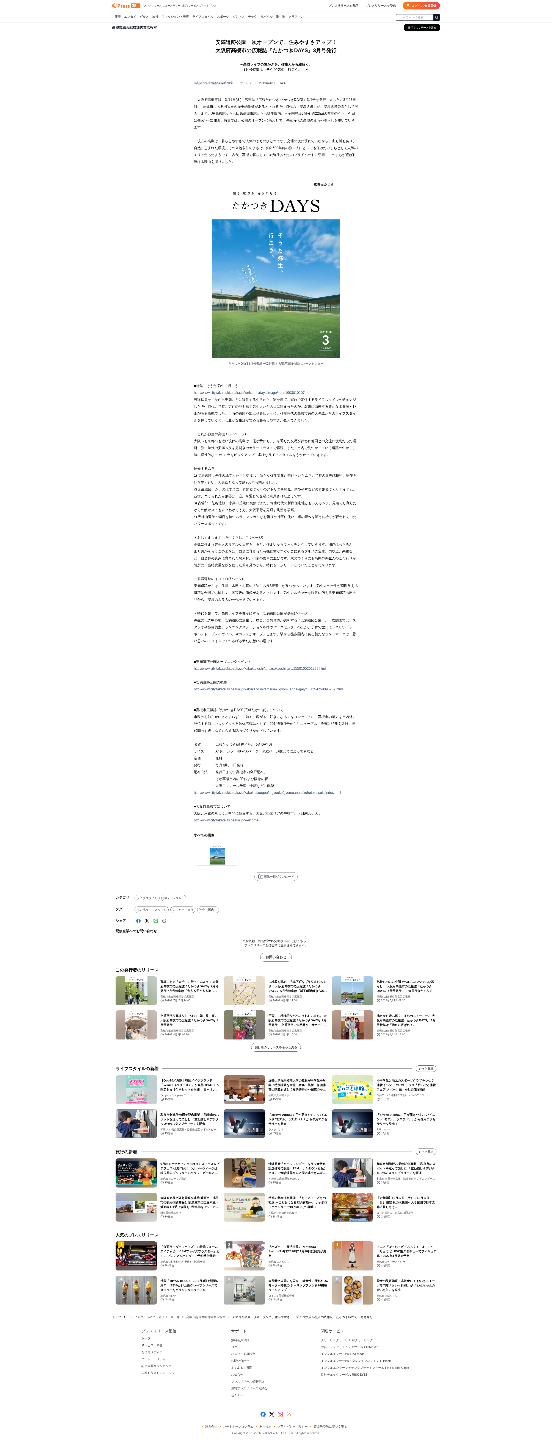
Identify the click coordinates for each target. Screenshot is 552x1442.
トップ (116, 1317)
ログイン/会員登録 (423, 5)
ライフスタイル (202, 16)
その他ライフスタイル (151, 909)
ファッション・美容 (175, 16)
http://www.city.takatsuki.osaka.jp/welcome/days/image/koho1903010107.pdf (252, 393)
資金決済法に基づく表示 (330, 1426)
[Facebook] (138, 921)
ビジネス (238, 16)
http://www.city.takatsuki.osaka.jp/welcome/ (226, 820)
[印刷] (164, 921)
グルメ (144, 16)
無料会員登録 (240, 1340)
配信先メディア (152, 1352)
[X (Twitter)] (147, 921)
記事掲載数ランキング (156, 1366)
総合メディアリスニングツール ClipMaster (350, 1347)
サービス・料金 (152, 1345)
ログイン (237, 1347)
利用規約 (265, 1426)
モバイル (266, 16)
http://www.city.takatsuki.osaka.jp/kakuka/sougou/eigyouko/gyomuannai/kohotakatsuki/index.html (267, 792)
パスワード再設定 (243, 1354)
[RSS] (289, 1414)
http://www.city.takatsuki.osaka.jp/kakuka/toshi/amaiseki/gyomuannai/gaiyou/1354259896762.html (268, 689)
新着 (118, 16)
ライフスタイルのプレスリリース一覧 (153, 1317)
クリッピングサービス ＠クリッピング (347, 1340)
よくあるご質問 (241, 1367)
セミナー (237, 1395)
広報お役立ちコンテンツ (158, 1373)
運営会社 (211, 1426)
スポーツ (223, 16)
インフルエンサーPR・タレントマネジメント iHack (356, 1360)
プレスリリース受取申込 (247, 1381)
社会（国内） (208, 909)
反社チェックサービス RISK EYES (344, 1374)
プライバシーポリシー (293, 1426)
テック (252, 16)
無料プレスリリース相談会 (249, 1388)
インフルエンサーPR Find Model (343, 1354)
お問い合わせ (276, 957)
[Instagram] (280, 1414)
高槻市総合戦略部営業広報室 (213, 83)
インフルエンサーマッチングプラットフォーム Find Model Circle (365, 1367)
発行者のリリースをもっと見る (276, 1047)
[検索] (436, 17)
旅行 (155, 16)
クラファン (296, 16)
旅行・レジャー (173, 898)
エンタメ (130, 16)
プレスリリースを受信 (381, 5)
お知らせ (237, 1374)
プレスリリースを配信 (343, 5)
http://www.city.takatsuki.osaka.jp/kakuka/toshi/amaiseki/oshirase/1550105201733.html (260, 668)
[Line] (156, 921)
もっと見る (426, 1068)
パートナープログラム (238, 1426)
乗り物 (280, 16)
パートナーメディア (155, 1359)
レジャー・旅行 (182, 909)
